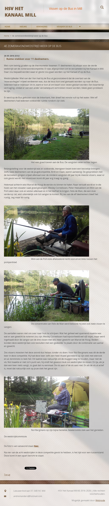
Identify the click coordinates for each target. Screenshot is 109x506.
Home (7, 26)
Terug (7, 474)
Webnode (100, 500)
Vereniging (41, 26)
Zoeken (102, 7)
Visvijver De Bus (64, 26)
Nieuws (23, 26)
